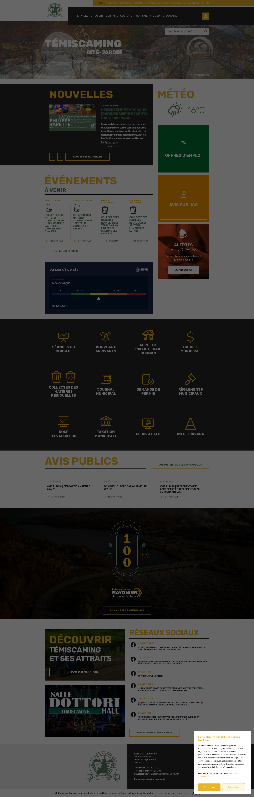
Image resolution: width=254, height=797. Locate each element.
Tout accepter (209, 787)
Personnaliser (233, 787)
